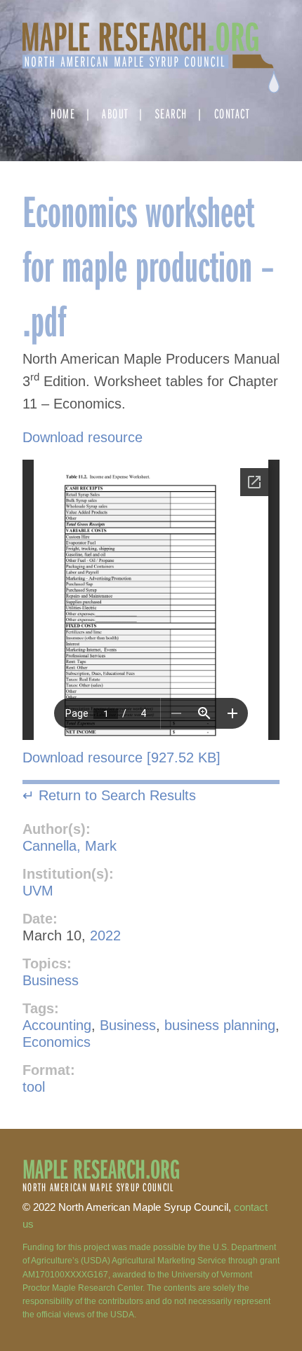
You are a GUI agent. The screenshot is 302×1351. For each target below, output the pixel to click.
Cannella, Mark (69, 845)
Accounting (56, 1025)
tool (33, 1087)
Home (63, 113)
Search (171, 113)
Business (50, 980)
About (115, 113)
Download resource (82, 437)
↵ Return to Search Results (109, 795)
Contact (232, 113)
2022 (105, 935)
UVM (37, 890)
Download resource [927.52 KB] (121, 757)
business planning (219, 1025)
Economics (56, 1042)
